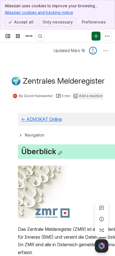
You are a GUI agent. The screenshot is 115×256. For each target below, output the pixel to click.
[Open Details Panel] (101, 219)
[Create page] (101, 230)
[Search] (40, 36)
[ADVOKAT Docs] (29, 36)
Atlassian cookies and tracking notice (39, 12)
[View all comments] (101, 207)
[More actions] (105, 50)
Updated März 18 (69, 50)
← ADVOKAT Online (41, 119)
